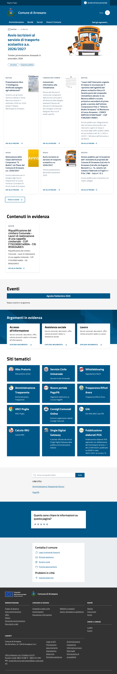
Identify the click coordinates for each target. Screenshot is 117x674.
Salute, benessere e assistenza (72, 611)
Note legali (71, 651)
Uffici (7, 614)
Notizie (90, 608)
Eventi (89, 630)
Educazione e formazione (42, 614)
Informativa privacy (74, 647)
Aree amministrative (13, 611)
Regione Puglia (12, 3)
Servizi (40, 22)
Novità (30, 22)
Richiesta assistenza (54, 657)
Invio (80, 475)
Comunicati (91, 611)
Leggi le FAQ (51, 641)
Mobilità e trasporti (67, 608)
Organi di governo (12, 608)
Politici (7, 618)
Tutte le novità (14, 199)
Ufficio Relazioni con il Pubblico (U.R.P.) (20, 655)
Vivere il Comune (53, 22)
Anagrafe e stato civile (41, 608)
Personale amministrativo (15, 621)
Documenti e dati (11, 624)
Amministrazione (16, 22)
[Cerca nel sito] (107, 12)
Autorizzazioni (38, 611)
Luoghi (90, 627)
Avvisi (89, 614)
